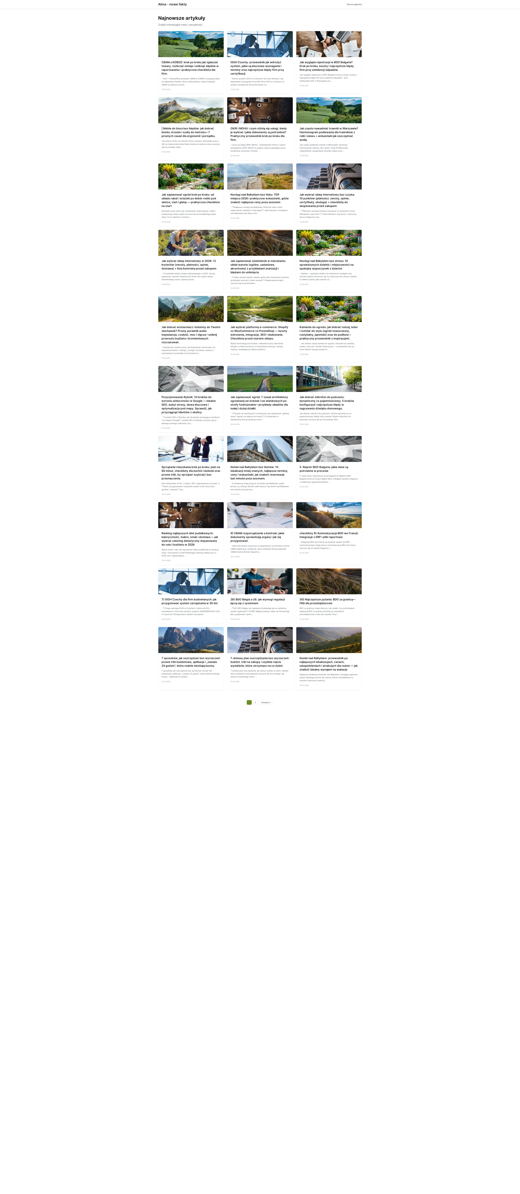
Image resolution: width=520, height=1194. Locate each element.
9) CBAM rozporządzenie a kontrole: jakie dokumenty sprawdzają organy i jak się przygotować (257, 537)
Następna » (266, 702)
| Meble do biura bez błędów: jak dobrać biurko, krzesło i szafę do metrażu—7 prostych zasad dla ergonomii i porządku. (188, 132)
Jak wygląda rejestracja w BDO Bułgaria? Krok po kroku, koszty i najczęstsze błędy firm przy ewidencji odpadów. (327, 66)
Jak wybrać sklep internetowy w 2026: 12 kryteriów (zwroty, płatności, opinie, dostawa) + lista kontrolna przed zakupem (189, 264)
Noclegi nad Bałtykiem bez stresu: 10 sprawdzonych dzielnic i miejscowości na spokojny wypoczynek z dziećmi (327, 264)
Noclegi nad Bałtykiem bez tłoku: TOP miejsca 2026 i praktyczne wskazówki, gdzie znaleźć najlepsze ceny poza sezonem (259, 198)
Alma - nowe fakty (172, 4)
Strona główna (354, 4)
